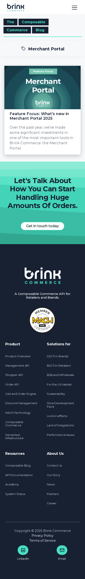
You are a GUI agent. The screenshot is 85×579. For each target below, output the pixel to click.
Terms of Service (42, 541)
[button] (73, 7)
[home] (18, 6)
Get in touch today (42, 226)
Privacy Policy (42, 536)
